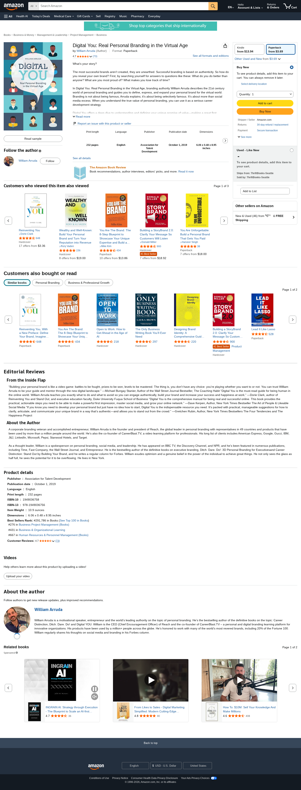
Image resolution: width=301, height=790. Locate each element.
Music (123, 16)
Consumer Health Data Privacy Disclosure (154, 778)
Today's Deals (41, 16)
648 (38, 341)
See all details (82, 158)
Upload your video (18, 576)
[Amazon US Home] (96, 767)
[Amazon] (14, 6)
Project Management (81, 35)
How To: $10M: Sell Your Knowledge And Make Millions (249, 709)
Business (101, 35)
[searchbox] (123, 6)
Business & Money (24, 35)
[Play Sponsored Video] (150, 680)
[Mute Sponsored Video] (94, 697)
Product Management (227, 348)
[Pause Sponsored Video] (94, 689)
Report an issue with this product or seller (104, 123)
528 (271, 334)
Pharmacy (137, 16)
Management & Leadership (52, 35)
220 (193, 341)
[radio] (249, 49)
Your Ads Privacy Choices (195, 778)
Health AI (22, 16)
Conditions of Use (99, 778)
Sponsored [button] (9, 652)
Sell (98, 16)
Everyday (154, 16)
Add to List (250, 191)
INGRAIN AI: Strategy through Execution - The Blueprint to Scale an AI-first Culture (72, 709)
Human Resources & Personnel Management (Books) (53, 535)
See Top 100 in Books (74, 520)
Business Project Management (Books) (44, 524)
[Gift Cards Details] (92, 16)
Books (7, 35)
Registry (110, 16)
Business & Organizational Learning (42, 530)
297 (155, 341)
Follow (50, 161)
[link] (36, 230)
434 (77, 341)
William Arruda (86, 50)
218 (116, 341)
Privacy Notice (120, 778)
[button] (8, 16)
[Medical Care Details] (73, 16)
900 (232, 341)
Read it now (186, 171)
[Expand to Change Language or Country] (233, 7)
